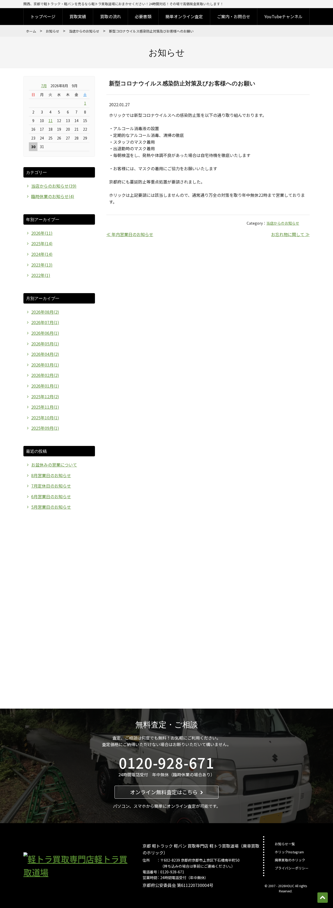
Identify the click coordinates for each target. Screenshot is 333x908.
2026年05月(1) (45, 343)
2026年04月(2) (45, 354)
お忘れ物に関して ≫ (290, 234)
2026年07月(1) (45, 322)
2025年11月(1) (45, 407)
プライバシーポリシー (292, 868)
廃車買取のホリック (290, 859)
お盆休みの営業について (54, 465)
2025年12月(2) (45, 396)
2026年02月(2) (45, 375)
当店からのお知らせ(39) (53, 186)
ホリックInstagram (289, 851)
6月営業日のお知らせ (51, 496)
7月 (44, 85)
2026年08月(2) (45, 312)
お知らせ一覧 (285, 843)
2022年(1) (40, 275)
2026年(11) (42, 233)
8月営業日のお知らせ (51, 475)
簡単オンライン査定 (184, 16)
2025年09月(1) (45, 428)
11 (50, 120)
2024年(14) (42, 254)
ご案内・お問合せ (233, 16)
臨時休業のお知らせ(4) (52, 196)
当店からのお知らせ (84, 31)
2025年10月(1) (45, 417)
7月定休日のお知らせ (51, 486)
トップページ (42, 16)
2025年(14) (42, 243)
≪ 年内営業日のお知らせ (129, 234)
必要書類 (143, 16)
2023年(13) (42, 265)
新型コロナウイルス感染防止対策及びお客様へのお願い (182, 83)
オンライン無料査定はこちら (164, 792)
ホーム (31, 31)
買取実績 (77, 16)
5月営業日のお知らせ (51, 507)
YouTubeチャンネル (283, 16)
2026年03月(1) (45, 365)
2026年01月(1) (45, 386)
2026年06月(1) (45, 333)
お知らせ (52, 31)
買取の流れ (110, 16)
